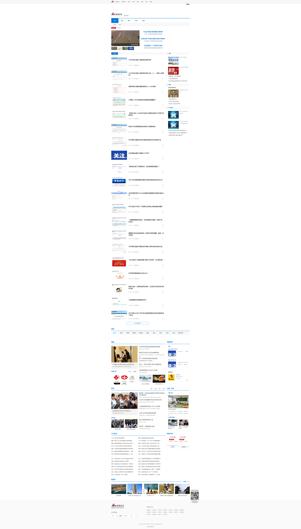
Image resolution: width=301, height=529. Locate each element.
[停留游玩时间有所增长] (157, 34)
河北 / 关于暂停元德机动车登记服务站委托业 (122, 495)
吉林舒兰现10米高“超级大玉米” (134, 521)
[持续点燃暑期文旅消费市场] (156, 47)
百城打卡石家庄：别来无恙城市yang (177, 349)
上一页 (112, 403)
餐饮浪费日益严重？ (172, 385)
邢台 (174, 333)
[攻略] (119, 338)
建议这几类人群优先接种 (144, 374)
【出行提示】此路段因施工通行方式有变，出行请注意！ (146, 260)
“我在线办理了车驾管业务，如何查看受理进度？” (144, 166)
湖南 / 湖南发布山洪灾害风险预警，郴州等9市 (149, 489)
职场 (164, 414)
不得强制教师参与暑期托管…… (145, 454)
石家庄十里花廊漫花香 (135, 353)
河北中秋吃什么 (173, 99)
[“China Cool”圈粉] (148, 34)
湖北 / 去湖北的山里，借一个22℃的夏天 (148, 497)
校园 (155, 414)
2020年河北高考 (172, 435)
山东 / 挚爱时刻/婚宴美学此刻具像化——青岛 (122, 477)
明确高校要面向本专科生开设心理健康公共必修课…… (150, 434)
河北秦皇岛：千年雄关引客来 (153, 45)
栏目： (115, 24)
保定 (121, 333)
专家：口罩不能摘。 (143, 398)
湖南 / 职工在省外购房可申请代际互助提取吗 (122, 492)
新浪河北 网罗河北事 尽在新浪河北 (177, 130)
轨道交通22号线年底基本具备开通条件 (153, 38)
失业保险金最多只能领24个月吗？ (139, 153)
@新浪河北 (178, 400)
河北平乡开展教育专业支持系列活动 (150, 425)
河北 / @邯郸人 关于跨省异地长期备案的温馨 (149, 480)
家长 (160, 414)
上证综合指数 (172, 463)
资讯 (129, 1)
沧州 (167, 333)
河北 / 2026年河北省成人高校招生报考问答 (121, 472)
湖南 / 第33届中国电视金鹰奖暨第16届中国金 (122, 474)
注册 (189, 1)
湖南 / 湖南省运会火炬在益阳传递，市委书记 (122, 489)
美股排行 (184, 472)
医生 (135, 397)
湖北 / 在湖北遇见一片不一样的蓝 (119, 500)
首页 (115, 20)
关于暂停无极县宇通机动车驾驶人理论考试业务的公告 (145, 246)
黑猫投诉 (119, 27)
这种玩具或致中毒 (159, 409)
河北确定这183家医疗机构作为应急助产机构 (123, 390)
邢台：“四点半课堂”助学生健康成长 (150, 390)
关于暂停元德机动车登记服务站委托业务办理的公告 (145, 140)
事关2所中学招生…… (143, 447)
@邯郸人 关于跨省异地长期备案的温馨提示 (142, 100)
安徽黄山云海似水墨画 (182, 521)
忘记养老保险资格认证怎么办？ (138, 273)
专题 (170, 53)
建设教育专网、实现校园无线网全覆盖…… (148, 441)
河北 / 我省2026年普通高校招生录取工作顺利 (149, 492)
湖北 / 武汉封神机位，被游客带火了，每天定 (149, 500)
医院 (130, 397)
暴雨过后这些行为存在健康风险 (149, 378)
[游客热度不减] (147, 47)
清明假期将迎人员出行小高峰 (148, 396)
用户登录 (184, 1)
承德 (147, 333)
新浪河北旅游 (162, 338)
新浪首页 (117, 1)
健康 (112, 368)
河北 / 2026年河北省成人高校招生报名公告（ (149, 472)
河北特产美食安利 (172, 87)
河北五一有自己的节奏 (174, 103)
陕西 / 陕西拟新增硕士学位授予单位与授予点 (122, 469)
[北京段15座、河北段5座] (149, 41)
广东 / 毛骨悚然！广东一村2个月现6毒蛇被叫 (149, 466)
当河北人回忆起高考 (174, 101)
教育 (151, 1)
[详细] (185, 57)
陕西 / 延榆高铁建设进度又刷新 (146, 464)
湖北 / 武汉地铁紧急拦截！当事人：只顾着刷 (149, 495)
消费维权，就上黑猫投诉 (175, 76)
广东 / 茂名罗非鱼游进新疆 (117, 464)
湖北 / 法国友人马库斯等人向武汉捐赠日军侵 (122, 497)
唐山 (154, 333)
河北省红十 (117, 407)
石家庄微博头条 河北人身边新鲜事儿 (178, 132)
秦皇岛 (141, 333)
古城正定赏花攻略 (174, 342)
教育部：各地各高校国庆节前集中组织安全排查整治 (150, 423)
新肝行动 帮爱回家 (145, 409)
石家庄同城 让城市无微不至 (175, 135)
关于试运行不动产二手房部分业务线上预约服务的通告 (145, 206)
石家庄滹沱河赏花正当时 (136, 338)
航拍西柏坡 (118, 521)
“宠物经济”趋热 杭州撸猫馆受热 (166, 521)
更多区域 (180, 333)
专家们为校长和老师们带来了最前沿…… (147, 428)
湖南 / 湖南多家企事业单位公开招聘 (120, 487)
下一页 (137, 403)
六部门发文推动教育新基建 (147, 439)
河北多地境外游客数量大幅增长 (153, 32)
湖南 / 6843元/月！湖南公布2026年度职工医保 (149, 477)
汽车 (147, 1)
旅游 (142, 1)
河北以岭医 (124, 407)
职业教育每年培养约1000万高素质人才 (122, 436)
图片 (138, 1)
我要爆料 (114, 27)
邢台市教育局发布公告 (146, 445)
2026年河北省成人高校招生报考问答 (140, 60)
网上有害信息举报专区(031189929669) (178, 81)
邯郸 (128, 333)
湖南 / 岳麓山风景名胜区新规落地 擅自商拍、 (149, 487)
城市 (133, 1)
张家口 (134, 333)
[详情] (178, 404)
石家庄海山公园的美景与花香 (176, 344)
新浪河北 (124, 1)
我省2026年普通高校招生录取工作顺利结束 (142, 126)
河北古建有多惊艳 (173, 78)
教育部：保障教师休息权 (147, 452)
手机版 (127, 15)
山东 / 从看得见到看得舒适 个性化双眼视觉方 (149, 484)
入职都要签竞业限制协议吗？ (138, 300)
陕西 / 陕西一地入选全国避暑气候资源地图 (121, 466)
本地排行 (172, 472)
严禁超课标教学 (117, 455)
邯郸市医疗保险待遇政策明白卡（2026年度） (143, 86)
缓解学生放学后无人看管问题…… (146, 392)
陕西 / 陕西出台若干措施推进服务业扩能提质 (149, 474)
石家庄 (115, 333)
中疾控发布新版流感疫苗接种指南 (149, 372)
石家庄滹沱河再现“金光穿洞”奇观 (177, 347)
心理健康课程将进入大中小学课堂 (149, 432)
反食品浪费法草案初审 (173, 374)
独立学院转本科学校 (131, 455)
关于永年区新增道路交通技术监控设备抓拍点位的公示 (145, 180)
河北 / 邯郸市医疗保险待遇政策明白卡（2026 (122, 480)
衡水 (161, 333)
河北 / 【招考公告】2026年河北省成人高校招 (122, 484)
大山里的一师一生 (150, 521)
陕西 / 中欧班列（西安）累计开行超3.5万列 (148, 469)
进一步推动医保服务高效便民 (148, 384)
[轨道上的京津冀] (158, 41)
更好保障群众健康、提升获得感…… (146, 386)
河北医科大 (131, 407)
